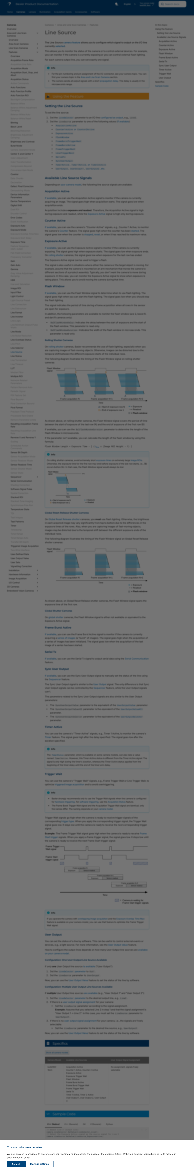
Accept (16, 1164)
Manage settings (39, 1164)
